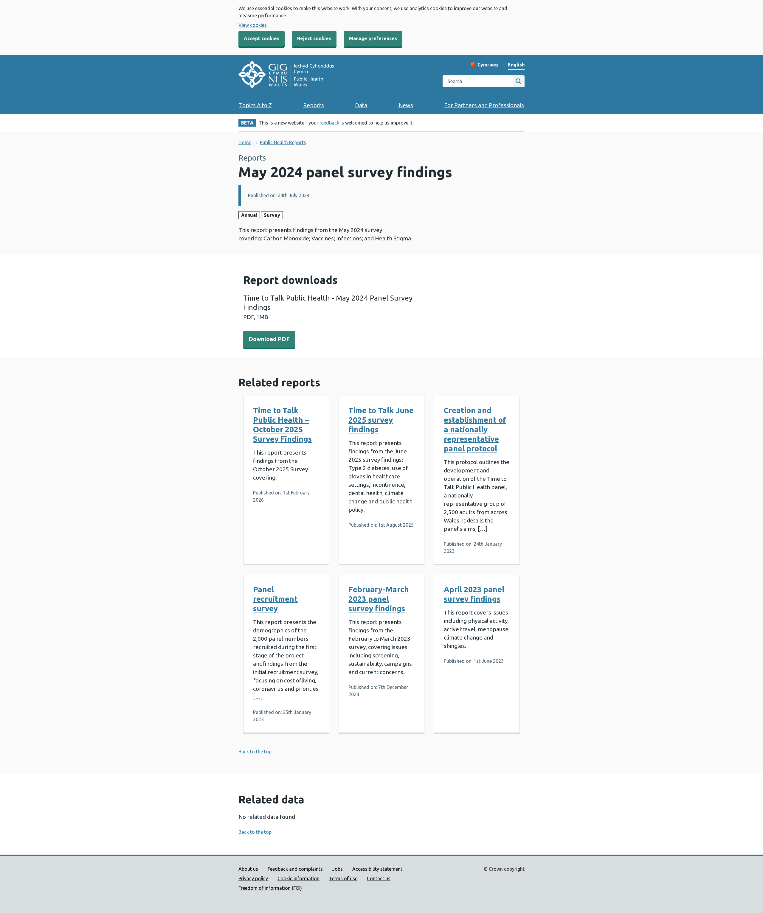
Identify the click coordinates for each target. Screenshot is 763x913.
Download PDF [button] (269, 339)
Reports (313, 105)
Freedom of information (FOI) (270, 888)
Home (244, 142)
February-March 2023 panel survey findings (378, 599)
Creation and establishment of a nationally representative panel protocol (475, 429)
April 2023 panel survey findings (474, 594)
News (405, 105)
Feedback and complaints (295, 869)
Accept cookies (261, 38)
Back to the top (255, 751)
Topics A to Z (255, 105)
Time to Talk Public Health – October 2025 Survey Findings (282, 424)
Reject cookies (314, 38)
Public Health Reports (283, 142)
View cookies (252, 25)
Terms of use (343, 878)
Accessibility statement (377, 869)
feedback (329, 122)
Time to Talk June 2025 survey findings (381, 420)
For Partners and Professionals (484, 105)
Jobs (337, 869)
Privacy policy (253, 878)
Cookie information (298, 878)
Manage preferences (373, 38)
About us (248, 869)
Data (361, 105)
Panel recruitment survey (275, 599)
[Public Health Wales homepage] (286, 75)
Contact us (378, 878)
